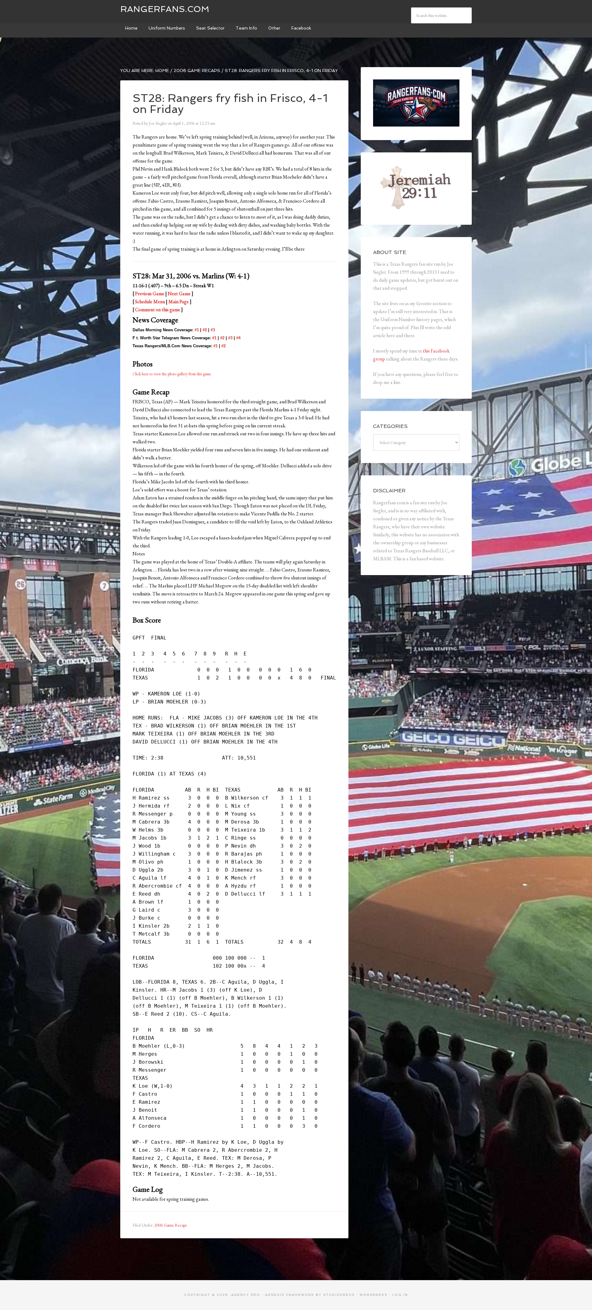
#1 (197, 330)
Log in (400, 1294)
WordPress (374, 1294)
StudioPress (339, 1294)
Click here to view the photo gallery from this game (172, 374)
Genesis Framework (289, 1294)
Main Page (178, 301)
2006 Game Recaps (170, 1225)
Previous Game (149, 293)
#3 (213, 330)
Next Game (179, 293)
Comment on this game (157, 309)
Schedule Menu (150, 301)
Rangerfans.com (164, 9)
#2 (205, 330)
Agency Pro (245, 1294)
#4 (238, 338)
